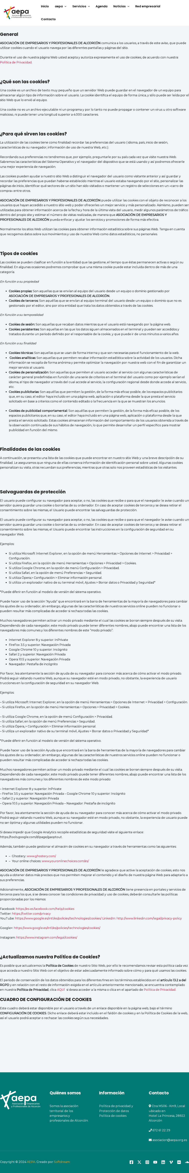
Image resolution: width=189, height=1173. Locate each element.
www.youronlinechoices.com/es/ (65, 861)
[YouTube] (155, 1162)
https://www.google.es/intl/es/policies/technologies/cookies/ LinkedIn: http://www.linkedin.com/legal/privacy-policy (98, 918)
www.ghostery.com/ (41, 856)
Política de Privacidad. (16, 62)
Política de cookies (112, 1116)
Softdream (62, 1162)
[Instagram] (147, 1162)
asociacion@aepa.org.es (169, 1140)
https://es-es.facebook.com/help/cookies (45, 909)
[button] (64, 6)
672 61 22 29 (161, 1130)
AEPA (31, 1162)
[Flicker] (179, 1162)
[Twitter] (139, 1162)
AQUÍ (61, 989)
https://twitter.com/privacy (31, 913)
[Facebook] (131, 1162)
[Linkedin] (163, 1162)
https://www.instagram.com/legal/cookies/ (46, 937)
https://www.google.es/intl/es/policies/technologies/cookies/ (57, 928)
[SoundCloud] (187, 1162)
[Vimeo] (171, 1162)
